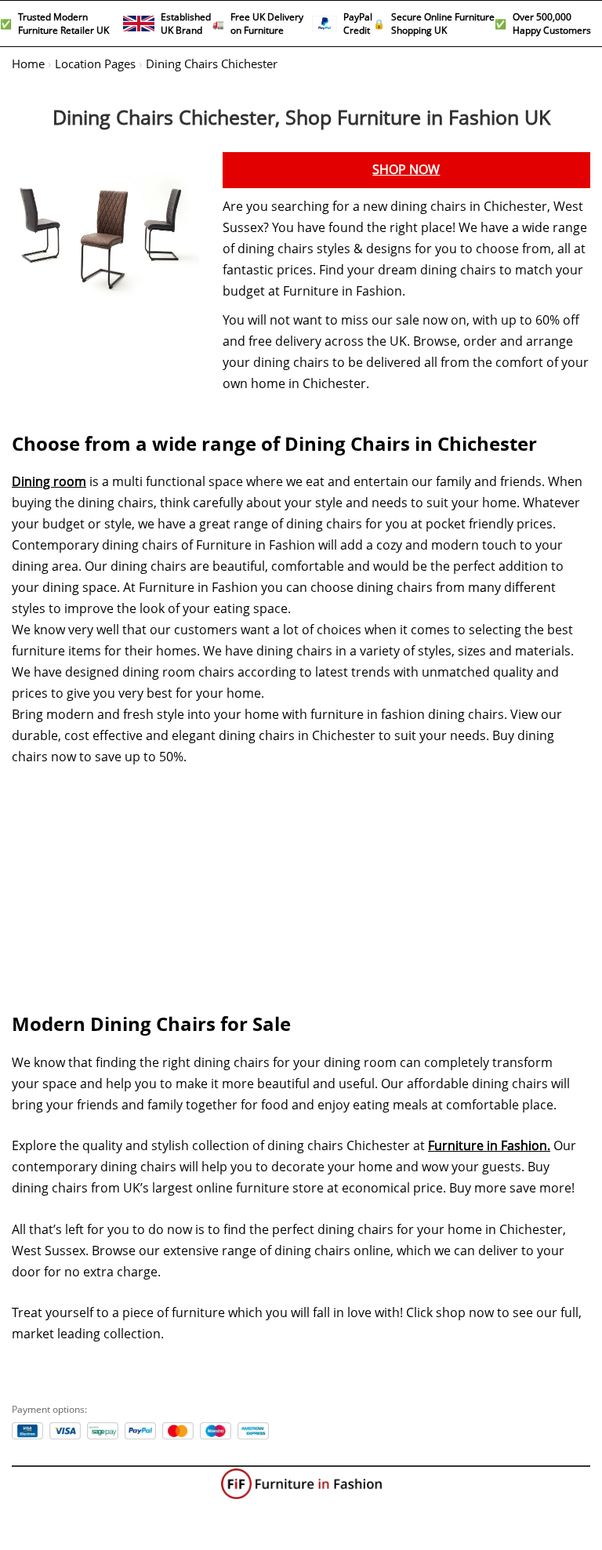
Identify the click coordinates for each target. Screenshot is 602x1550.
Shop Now (406, 169)
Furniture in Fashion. (489, 1145)
